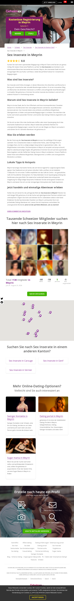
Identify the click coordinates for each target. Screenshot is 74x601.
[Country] (65, 2)
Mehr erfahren (37, 294)
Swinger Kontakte (37, 554)
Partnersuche (42, 548)
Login (60, 2)
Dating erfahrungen (42, 543)
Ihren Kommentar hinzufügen (19, 211)
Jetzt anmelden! (49, 2)
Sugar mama (56, 551)
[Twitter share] (2, 298)
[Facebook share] (2, 302)
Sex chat (15, 546)
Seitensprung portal (57, 543)
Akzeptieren (38, 597)
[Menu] (72, 2)
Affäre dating (27, 543)
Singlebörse (57, 548)
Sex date (27, 546)
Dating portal (42, 546)
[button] (24, 312)
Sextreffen (14, 543)
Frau (31, 33)
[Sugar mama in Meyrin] (21, 446)
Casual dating (27, 551)
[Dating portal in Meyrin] (53, 404)
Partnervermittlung (42, 551)
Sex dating (14, 551)
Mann (18, 33)
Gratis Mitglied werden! (37, 531)
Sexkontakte (15, 548)
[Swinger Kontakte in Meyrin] (21, 404)
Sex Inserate (56, 546)
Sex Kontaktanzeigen (27, 548)
